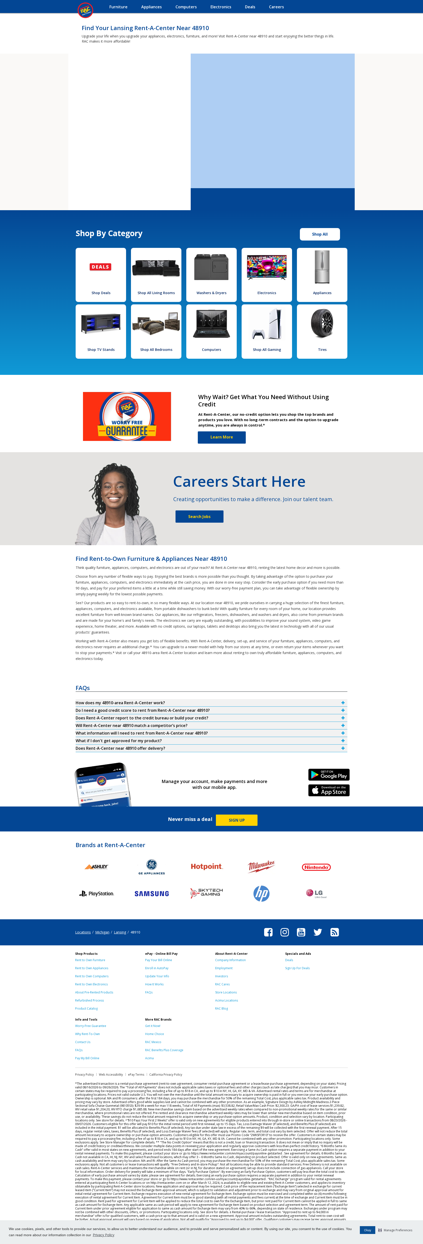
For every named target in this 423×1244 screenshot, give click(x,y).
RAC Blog (221, 1008)
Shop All (320, 234)
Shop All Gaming (267, 349)
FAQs (149, 992)
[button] (395, 1230)
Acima (149, 1058)
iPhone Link (329, 792)
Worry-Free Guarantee (90, 1026)
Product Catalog (86, 1008)
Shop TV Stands (101, 349)
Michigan (102, 932)
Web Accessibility (111, 1074)
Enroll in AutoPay (156, 968)
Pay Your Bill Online (158, 960)
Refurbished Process (89, 1000)
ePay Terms (136, 1074)
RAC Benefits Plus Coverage (164, 1050)
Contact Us (82, 1042)
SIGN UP (237, 820)
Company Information (230, 960)
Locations (83, 932)
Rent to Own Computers (91, 976)
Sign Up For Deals (297, 968)
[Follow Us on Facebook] (268, 937)
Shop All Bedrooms (156, 349)
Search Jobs (199, 516)
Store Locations (226, 992)
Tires (322, 349)
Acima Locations (226, 1000)
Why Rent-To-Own (87, 1034)
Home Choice (154, 1034)
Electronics (267, 292)
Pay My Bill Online (87, 1058)
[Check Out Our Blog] (334, 937)
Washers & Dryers (211, 292)
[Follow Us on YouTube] (301, 937)
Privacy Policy (103, 1234)
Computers (211, 349)
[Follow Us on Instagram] (285, 937)
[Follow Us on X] (318, 937)
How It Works (154, 984)
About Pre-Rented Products (94, 992)
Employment (224, 968)
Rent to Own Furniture (90, 960)
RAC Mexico (153, 1042)
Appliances (322, 292)
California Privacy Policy (165, 1074)
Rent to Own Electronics (91, 984)
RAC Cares (222, 984)
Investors (221, 976)
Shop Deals (101, 292)
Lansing (120, 932)
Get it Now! (152, 1026)
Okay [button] (367, 1230)
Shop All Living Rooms (156, 292)
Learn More (222, 437)
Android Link (329, 776)
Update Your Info (157, 976)
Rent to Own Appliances (91, 968)
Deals (289, 960)
